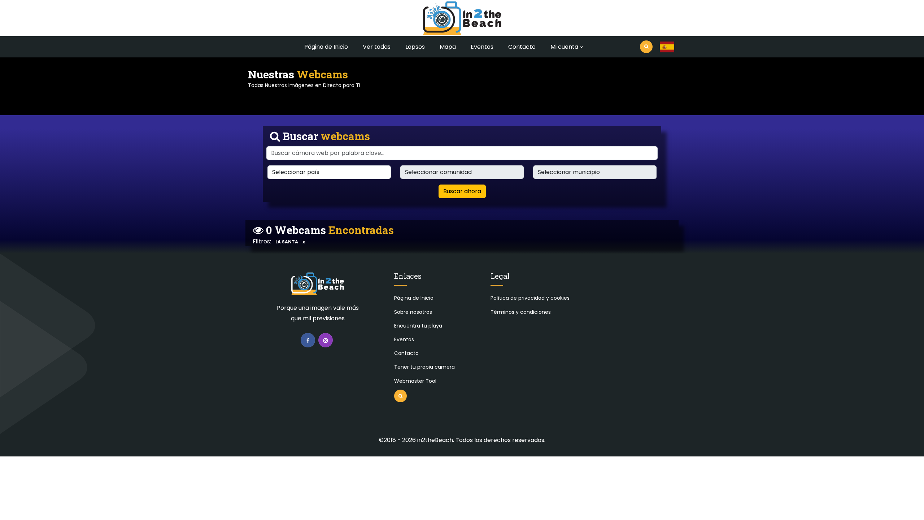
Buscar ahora (462, 191)
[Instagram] (325, 340)
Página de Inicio (326, 47)
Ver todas (377, 47)
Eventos (482, 47)
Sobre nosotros (413, 312)
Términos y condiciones (521, 312)
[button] (667, 47)
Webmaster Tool (415, 381)
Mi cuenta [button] (564, 47)
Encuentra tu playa (418, 325)
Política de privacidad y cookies (530, 298)
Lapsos (415, 47)
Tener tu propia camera (424, 366)
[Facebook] (308, 340)
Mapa (448, 47)
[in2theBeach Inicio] (318, 287)
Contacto (522, 47)
